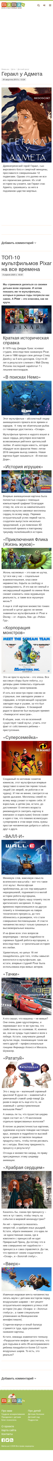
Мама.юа (5, 69)
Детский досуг (23, 69)
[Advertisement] (26, 38)
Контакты (7, 1434)
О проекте (7, 1426)
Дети (13, 69)
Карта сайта (8, 1430)
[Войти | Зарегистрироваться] (44, 5)
